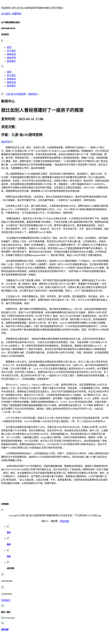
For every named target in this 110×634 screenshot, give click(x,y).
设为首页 (6, 13)
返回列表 (5, 142)
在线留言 (5, 600)
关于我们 (11, 51)
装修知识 (11, 54)
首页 (9, 47)
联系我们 (11, 61)
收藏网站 (16, 13)
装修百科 (11, 57)
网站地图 (64, 521)
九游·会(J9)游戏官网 (16, 94)
